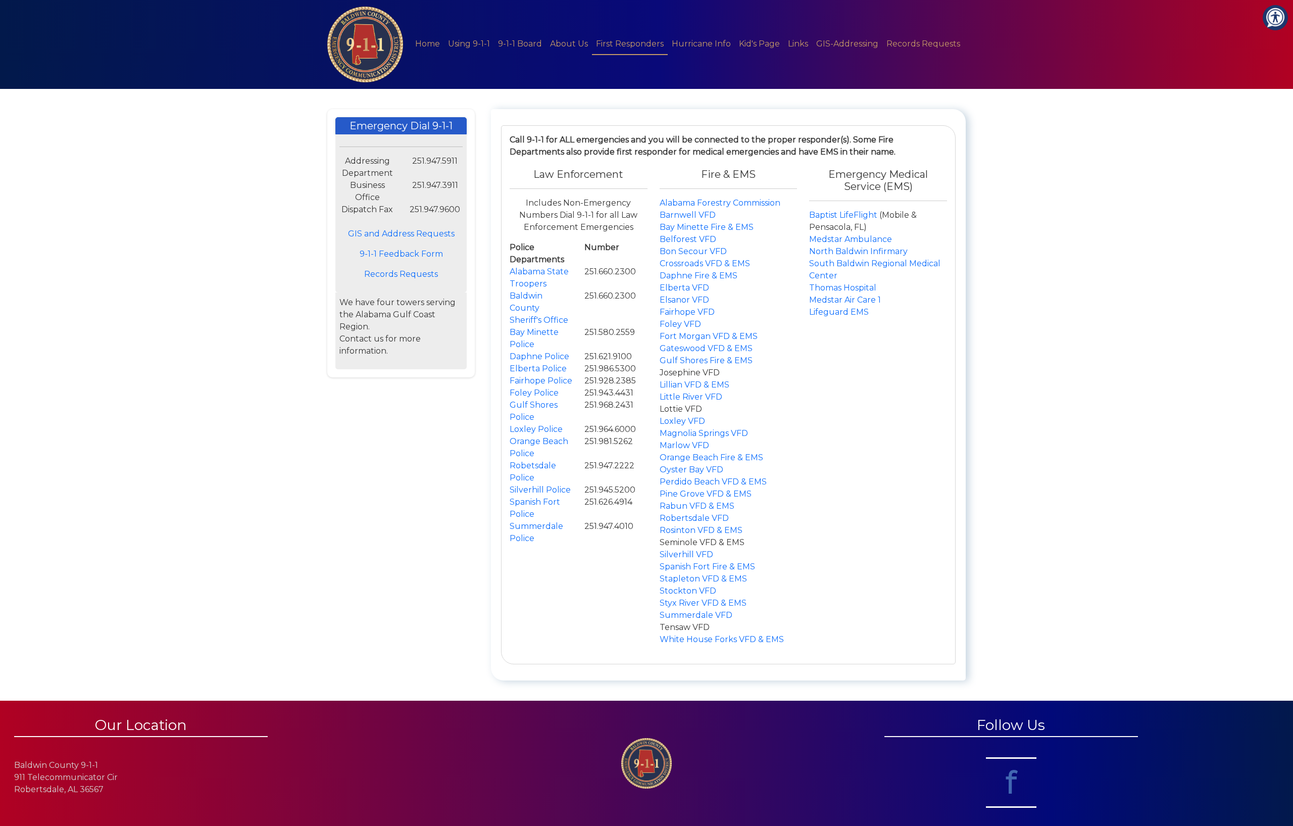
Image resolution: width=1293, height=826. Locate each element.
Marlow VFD (684, 445)
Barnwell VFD (688, 215)
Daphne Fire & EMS (698, 275)
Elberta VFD (684, 288)
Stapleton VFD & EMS (703, 579)
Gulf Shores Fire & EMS (706, 360)
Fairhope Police (541, 380)
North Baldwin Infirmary (858, 251)
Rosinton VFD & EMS (701, 530)
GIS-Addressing (847, 43)
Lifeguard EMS (839, 312)
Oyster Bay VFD (691, 469)
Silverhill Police (540, 490)
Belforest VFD (688, 239)
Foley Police (534, 393)
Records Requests (923, 43)
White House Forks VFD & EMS (722, 639)
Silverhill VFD (686, 554)
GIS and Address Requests (401, 233)
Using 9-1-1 (469, 43)
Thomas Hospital (842, 288)
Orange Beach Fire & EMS (711, 457)
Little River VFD (691, 397)
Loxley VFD (682, 421)
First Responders (630, 43)
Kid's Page (759, 43)
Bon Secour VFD (693, 251)
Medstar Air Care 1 (845, 300)
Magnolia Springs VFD (704, 433)
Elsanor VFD (684, 300)
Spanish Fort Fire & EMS (707, 566)
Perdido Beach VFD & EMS (713, 482)
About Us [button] (569, 43)
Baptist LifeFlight (844, 215)
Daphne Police (539, 356)
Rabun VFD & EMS (697, 506)
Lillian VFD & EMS (694, 385)
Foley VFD (680, 324)
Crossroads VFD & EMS (705, 263)
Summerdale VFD (696, 615)
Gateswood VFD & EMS (706, 348)
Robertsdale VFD (694, 518)
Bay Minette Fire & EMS (707, 227)
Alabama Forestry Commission (720, 203)
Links (798, 43)
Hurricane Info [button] (701, 43)
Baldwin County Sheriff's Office (539, 308)
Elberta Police (538, 368)
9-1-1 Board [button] (520, 43)
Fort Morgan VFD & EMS (709, 336)
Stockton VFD (688, 591)
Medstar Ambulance (850, 239)
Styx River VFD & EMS (703, 603)
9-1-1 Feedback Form (401, 254)
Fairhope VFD (687, 312)
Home (427, 43)
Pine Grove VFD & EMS (706, 494)
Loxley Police (536, 429)
